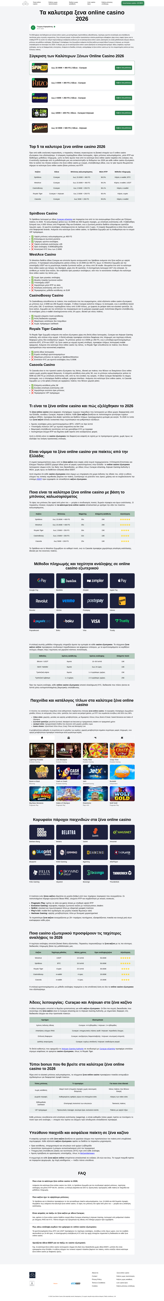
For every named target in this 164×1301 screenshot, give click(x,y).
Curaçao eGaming (64, 219)
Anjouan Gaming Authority (73, 1049)
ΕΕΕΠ (39, 479)
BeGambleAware (87, 1153)
